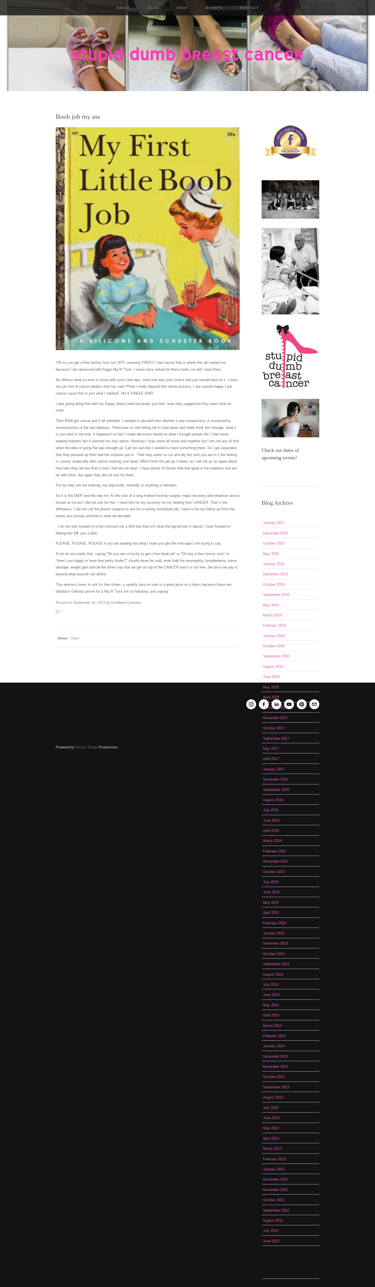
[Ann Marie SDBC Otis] (289, 704)
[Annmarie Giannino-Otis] (276, 704)
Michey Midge (86, 747)
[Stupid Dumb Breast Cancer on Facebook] (264, 704)
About (123, 7)
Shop (182, 7)
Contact (249, 7)
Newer (63, 638)
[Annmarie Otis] (251, 704)
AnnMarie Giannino (126, 602)
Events (214, 7)
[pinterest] (302, 704)
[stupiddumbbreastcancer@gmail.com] (314, 704)
